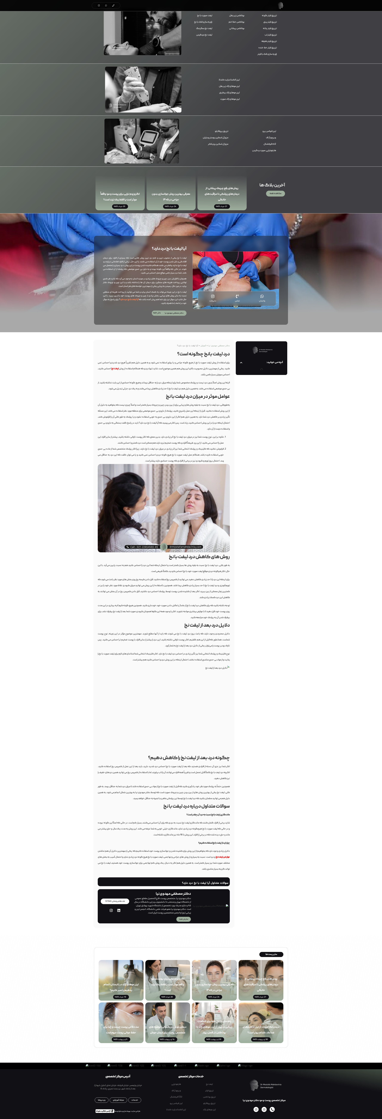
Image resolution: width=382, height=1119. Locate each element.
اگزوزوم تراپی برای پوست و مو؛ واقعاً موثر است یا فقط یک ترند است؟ (167, 984)
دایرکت (212, 300)
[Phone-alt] (272, 1109)
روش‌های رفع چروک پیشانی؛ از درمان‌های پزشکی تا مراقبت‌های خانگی (222, 194)
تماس (237, 300)
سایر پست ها (271, 954)
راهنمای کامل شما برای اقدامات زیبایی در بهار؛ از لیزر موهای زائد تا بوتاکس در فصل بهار (214, 1027)
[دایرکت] (213, 296)
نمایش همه (183, 919)
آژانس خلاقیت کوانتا (104, 1111)
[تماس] (237, 296)
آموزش (203, 345)
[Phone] (113, 5)
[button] (241, 362)
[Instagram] (99, 5)
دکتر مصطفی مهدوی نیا (219, 345)
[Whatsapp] (106, 5)
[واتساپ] (262, 296)
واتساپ (262, 300)
